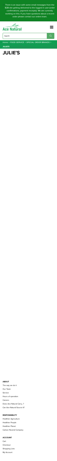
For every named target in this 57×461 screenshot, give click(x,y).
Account (7, 438)
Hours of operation (10, 396)
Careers (6, 400)
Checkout (6, 445)
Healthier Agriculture (11, 419)
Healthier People (9, 423)
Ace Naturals (13, 27)
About (6, 382)
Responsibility (10, 415)
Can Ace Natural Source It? (14, 408)
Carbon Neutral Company (13, 430)
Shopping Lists (9, 449)
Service (6, 393)
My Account (7, 452)
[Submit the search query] (50, 36)
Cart (4, 441)
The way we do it (10, 385)
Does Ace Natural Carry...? (13, 404)
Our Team (7, 389)
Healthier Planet (9, 426)
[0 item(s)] (47, 25)
